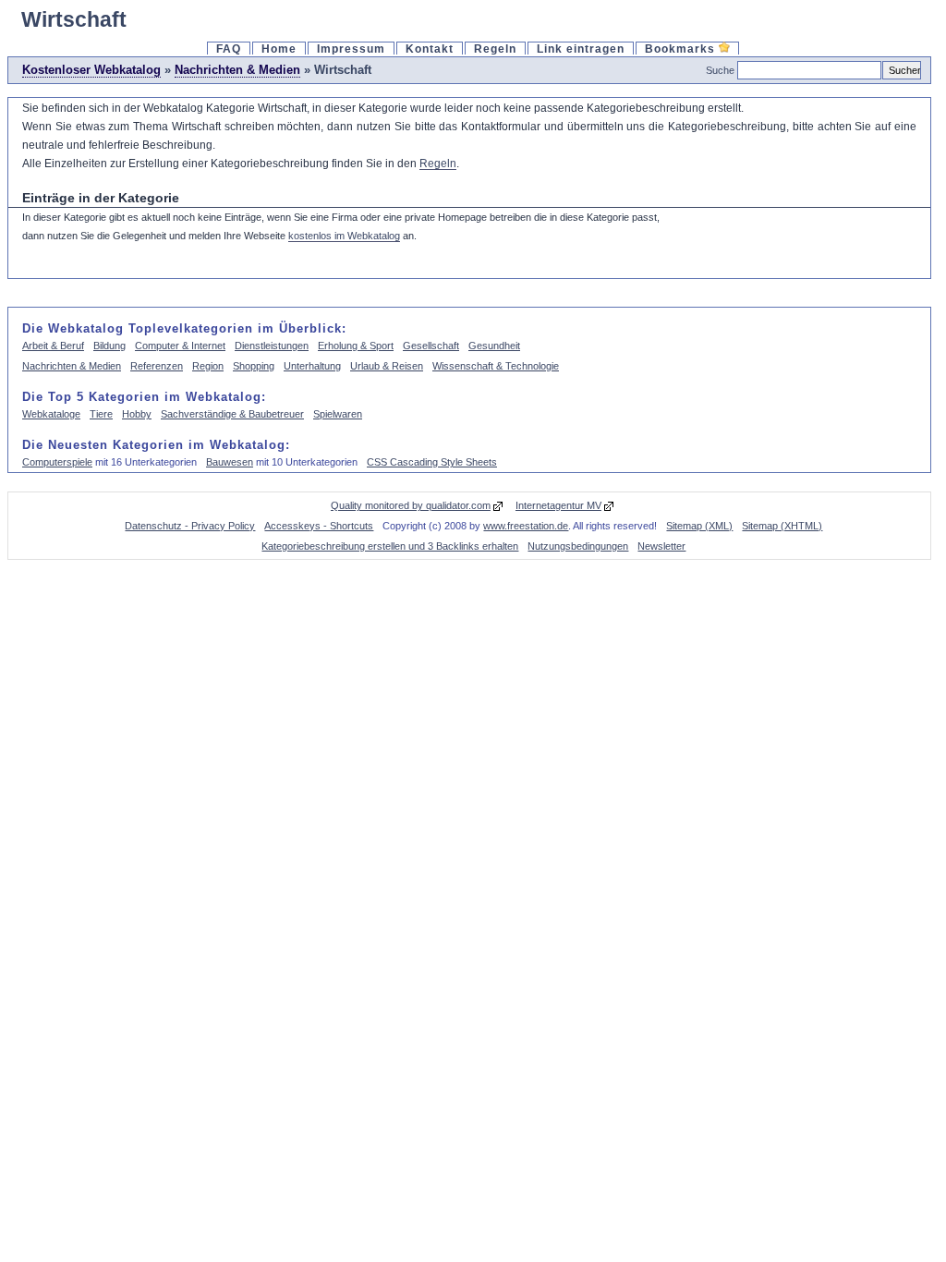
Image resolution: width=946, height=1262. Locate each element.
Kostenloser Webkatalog (91, 70)
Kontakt (430, 48)
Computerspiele (57, 461)
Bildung (109, 345)
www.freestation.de (525, 525)
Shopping (253, 365)
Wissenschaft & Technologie (495, 365)
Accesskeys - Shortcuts (318, 525)
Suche (720, 70)
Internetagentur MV (558, 505)
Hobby (137, 413)
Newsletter (661, 546)
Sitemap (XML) (699, 525)
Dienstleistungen (272, 345)
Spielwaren (337, 413)
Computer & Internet (180, 345)
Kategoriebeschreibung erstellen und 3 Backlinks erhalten (389, 546)
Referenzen (156, 365)
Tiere (101, 413)
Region (208, 365)
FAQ (228, 48)
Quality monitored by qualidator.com (411, 505)
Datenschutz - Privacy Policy (190, 525)
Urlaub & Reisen (386, 365)
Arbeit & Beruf (53, 345)
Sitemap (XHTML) (782, 525)
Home (279, 48)
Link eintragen (581, 48)
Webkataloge (51, 413)
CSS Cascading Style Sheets (432, 461)
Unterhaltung (312, 365)
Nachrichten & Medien (237, 70)
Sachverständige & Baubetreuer (232, 413)
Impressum (351, 48)
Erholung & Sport (356, 345)
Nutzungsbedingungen (578, 546)
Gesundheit (494, 345)
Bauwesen (229, 461)
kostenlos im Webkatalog (344, 235)
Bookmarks (682, 48)
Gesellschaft (431, 345)
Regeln (495, 48)
